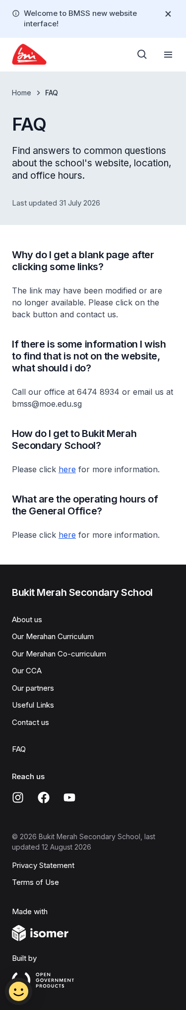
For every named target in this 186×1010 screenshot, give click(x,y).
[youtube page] (69, 797)
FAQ (19, 749)
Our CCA (27, 670)
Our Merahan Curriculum (53, 636)
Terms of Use (35, 882)
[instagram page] (18, 797)
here (67, 469)
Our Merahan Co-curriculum (59, 653)
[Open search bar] (142, 55)
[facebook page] (44, 797)
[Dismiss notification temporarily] (168, 14)
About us (27, 619)
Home (21, 92)
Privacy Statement (43, 865)
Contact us (30, 722)
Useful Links (33, 705)
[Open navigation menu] (168, 55)
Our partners (33, 688)
